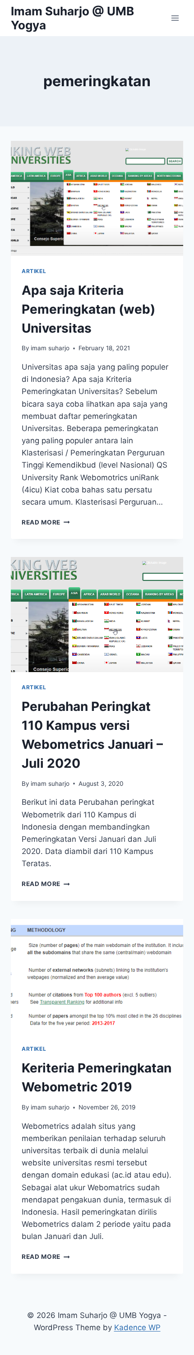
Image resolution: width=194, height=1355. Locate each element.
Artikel (34, 271)
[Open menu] (174, 18)
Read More (46, 522)
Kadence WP (137, 1327)
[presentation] (97, 198)
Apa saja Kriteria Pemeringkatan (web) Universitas (88, 309)
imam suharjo (50, 348)
